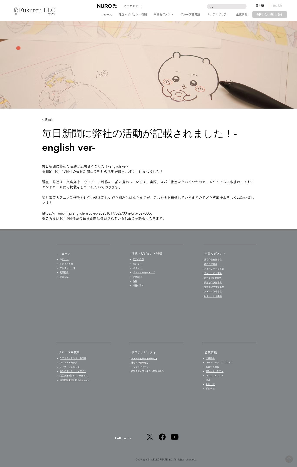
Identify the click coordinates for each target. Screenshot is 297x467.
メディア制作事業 (213, 292)
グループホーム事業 (214, 269)
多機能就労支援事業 (214, 287)
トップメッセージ (139, 366)
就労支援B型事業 (212, 278)
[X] (149, 437)
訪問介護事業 (210, 264)
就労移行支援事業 (213, 282)
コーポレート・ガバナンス (220, 362)
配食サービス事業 (213, 296)
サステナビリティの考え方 (144, 358)
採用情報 (211, 389)
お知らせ (65, 259)
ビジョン (138, 264)
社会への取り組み (139, 362)
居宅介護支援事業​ (213, 260)
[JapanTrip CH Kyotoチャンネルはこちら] (174, 437)
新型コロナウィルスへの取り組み (147, 371)
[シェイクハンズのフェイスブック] (162, 437)
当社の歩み (139, 285)
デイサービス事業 (213, 273)
